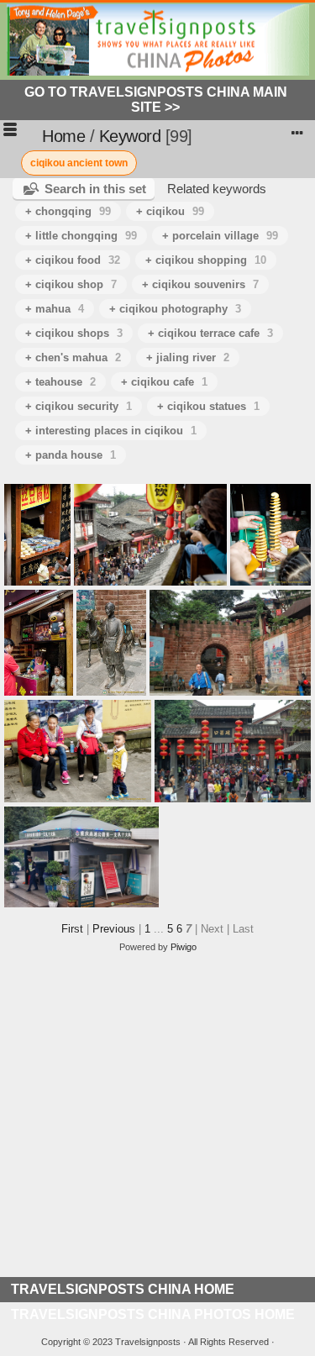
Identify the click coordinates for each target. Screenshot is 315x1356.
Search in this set (95, 188)
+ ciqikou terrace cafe (210, 333)
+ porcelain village (220, 235)
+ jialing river (187, 357)
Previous (113, 928)
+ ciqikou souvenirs (200, 284)
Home (63, 136)
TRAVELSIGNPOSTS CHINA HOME (122, 1289)
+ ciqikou (170, 211)
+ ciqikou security (78, 406)
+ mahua (54, 308)
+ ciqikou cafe (164, 382)
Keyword (130, 136)
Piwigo (184, 947)
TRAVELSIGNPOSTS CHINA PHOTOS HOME (153, 1314)
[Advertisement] (157, 1119)
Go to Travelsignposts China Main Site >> (155, 99)
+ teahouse (60, 382)
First (72, 928)
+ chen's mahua (73, 357)
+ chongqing (68, 211)
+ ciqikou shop (71, 284)
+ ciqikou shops (74, 333)
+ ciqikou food (72, 260)
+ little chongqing (81, 235)
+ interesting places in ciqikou (111, 430)
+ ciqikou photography (175, 308)
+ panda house (70, 455)
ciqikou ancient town (79, 163)
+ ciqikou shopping (205, 260)
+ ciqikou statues (208, 406)
